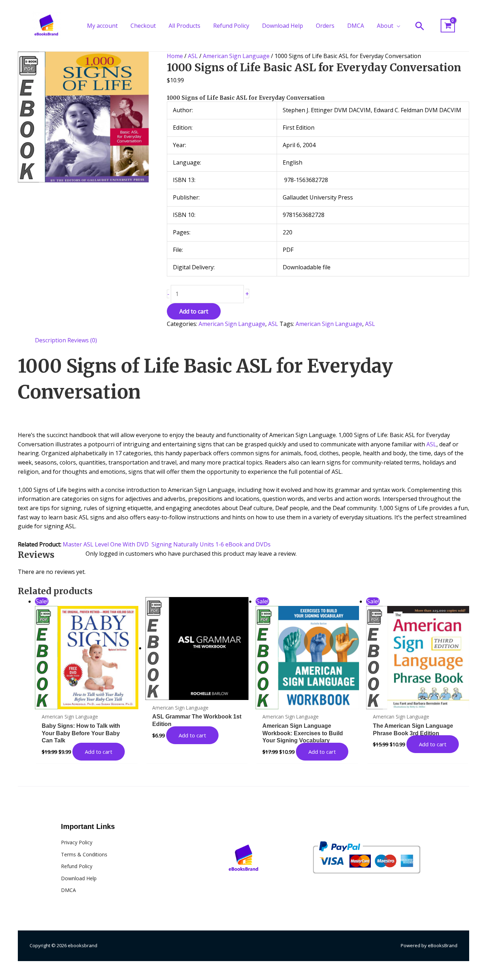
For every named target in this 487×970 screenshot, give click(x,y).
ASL (193, 56)
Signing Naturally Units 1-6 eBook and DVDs (211, 544)
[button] (396, 26)
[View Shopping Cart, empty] (448, 26)
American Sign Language (236, 56)
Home (175, 56)
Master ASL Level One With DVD (106, 544)
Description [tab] (50, 340)
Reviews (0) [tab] (82, 340)
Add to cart (193, 311)
